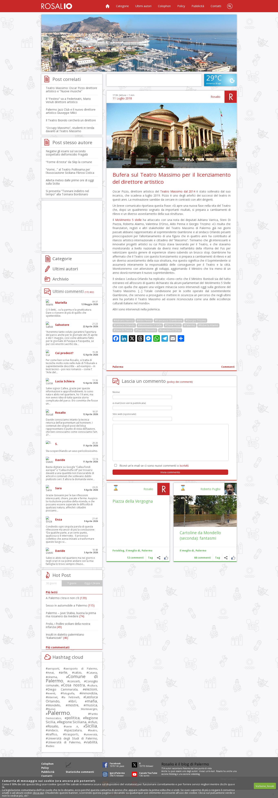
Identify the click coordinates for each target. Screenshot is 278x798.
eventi (51, 693)
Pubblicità (198, 6)
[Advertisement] (139, 43)
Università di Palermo (64, 742)
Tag (217, 557)
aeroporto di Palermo (81, 668)
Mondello (54, 705)
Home (107, 6)
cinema (52, 677)
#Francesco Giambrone (168, 320)
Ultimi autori (143, 6)
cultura (93, 685)
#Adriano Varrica (124, 320)
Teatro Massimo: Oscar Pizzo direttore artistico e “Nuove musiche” (71, 89)
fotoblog (172, 774)
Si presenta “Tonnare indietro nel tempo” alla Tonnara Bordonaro (67, 192)
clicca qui (38, 793)
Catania (92, 672)
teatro (93, 730)
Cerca (229, 6)
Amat (51, 672)
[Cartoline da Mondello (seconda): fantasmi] (205, 511)
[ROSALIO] (56, 6)
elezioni (91, 689)
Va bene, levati (265, 786)
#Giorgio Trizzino (196, 320)
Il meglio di (187, 550)
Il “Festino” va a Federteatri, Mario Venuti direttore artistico (68, 100)
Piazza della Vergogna (133, 501)
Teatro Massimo (171, 191)
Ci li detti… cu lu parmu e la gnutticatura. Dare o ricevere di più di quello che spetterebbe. (69, 312)
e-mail (212, 771)
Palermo (118, 367)
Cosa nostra (74, 685)
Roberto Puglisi (210, 489)
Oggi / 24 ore (92, 583)
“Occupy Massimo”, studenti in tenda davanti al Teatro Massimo (70, 129)
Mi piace (233, 557)
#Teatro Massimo (145, 330)
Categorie (122, 6)
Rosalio (215, 97)
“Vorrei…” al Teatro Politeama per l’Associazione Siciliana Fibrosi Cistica (70, 171)
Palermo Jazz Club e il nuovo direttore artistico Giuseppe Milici (70, 111)
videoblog (195, 774)
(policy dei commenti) (180, 382)
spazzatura (74, 730)
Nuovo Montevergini (72, 709)
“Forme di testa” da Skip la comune (69, 162)
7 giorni (71, 583)
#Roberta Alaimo (208, 325)
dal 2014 (189, 191)
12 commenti (135, 557)
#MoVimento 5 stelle (150, 325)
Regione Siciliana (72, 722)
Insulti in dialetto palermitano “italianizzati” (65, 636)
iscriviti (184, 465)
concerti (74, 681)
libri (73, 701)
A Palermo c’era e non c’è (66, 598)
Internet (52, 697)
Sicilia (91, 726)
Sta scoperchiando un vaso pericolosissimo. (72, 451)
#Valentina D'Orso (170, 330)
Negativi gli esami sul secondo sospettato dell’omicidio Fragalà (67, 152)
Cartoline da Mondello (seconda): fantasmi (200, 535)
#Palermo (189, 325)
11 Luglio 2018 (122, 98)
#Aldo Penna (144, 320)
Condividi (225, 557)
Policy (181, 6)
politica (73, 717)
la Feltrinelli (71, 697)
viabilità (91, 742)
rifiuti (93, 722)
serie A (72, 726)
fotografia (68, 693)
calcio (77, 672)
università (91, 734)
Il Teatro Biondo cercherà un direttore (71, 120)
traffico (52, 734)
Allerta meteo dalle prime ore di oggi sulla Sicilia (70, 181)
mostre (73, 705)
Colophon (164, 6)
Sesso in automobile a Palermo (70, 605)
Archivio (61, 279)
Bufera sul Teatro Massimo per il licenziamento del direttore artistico (172, 178)
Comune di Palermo (72, 678)
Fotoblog (118, 550)
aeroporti (53, 668)
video (51, 746)
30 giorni (51, 583)
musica (91, 705)
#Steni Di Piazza (123, 330)
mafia (92, 700)
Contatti (216, 6)
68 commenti (202, 557)
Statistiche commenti (80, 771)
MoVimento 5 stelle (128, 220)
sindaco (53, 730)
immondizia (89, 693)
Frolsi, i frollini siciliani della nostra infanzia (68, 625)
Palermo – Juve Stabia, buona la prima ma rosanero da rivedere (71, 614)
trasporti (71, 734)
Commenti (228, 367)
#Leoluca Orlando (124, 325)
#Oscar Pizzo (173, 325)
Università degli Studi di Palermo (72, 738)
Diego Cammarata (63, 689)
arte (64, 672)
